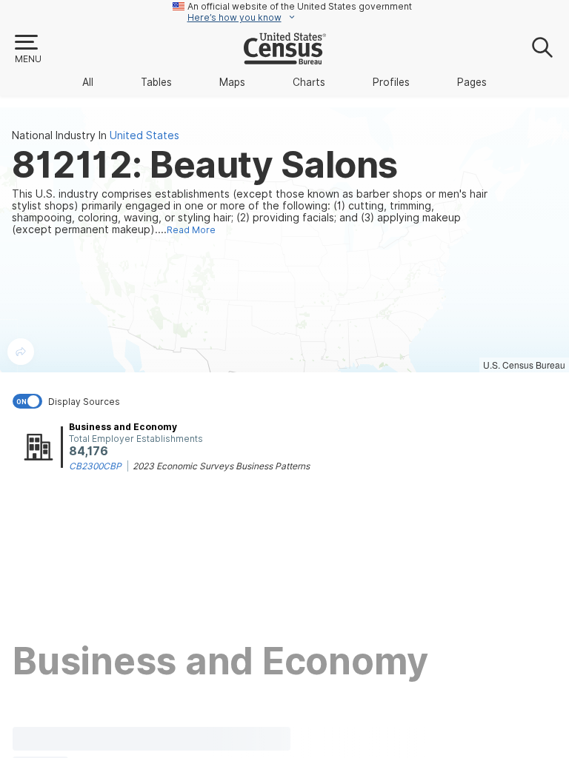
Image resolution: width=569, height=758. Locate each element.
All (87, 82)
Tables (156, 82)
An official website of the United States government (299, 6)
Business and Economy (123, 426)
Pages (472, 82)
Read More (191, 229)
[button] (27, 49)
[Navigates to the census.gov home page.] (285, 58)
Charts (309, 82)
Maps (232, 82)
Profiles (391, 82)
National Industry (54, 135)
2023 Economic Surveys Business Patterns (221, 466)
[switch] (287, 401)
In (139, 135)
